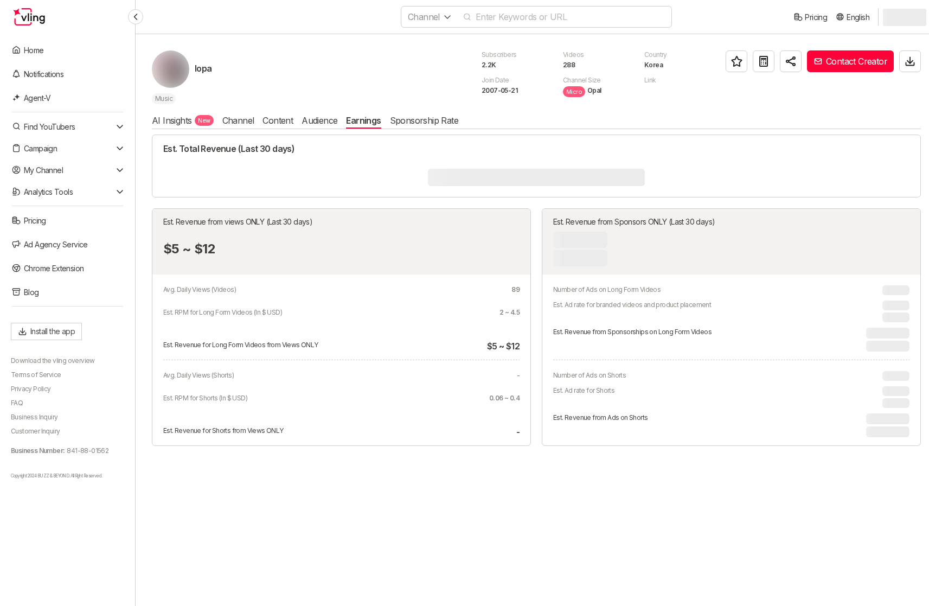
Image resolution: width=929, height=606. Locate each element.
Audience (319, 120)
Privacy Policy (31, 389)
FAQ (17, 403)
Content (277, 120)
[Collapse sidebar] (135, 16)
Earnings (363, 120)
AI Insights (181, 120)
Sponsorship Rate (424, 120)
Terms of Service (36, 375)
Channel (238, 120)
